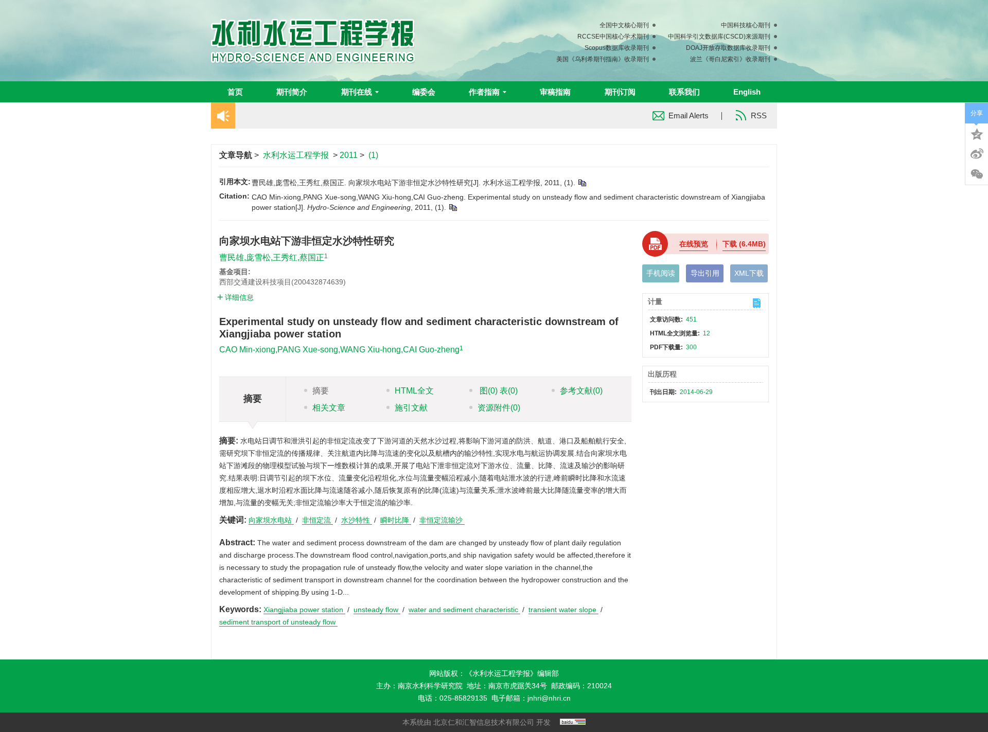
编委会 (423, 91)
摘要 (320, 390)
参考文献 (581, 390)
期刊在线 (356, 91)
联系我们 (684, 91)
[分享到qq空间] (976, 133)
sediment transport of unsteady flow (278, 622)
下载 (744, 244)
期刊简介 (291, 91)
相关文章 (328, 407)
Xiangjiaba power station (304, 609)
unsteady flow (377, 609)
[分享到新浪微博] (976, 154)
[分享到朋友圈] (976, 174)
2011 (349, 155)
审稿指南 (555, 91)
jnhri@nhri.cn (549, 698)
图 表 (498, 390)
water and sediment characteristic (464, 609)
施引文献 (411, 407)
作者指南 (484, 91)
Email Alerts (688, 115)
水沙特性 (356, 520)
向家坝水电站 (271, 520)
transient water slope (563, 609)
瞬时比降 (395, 520)
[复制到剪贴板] (581, 182)
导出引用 (705, 273)
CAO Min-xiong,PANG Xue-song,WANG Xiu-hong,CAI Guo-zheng (339, 349)
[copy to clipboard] (452, 207)
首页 (235, 91)
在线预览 (693, 244)
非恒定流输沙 (442, 520)
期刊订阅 (620, 91)
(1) (373, 155)
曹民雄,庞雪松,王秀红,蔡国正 (271, 257)
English (747, 91)
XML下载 (749, 273)
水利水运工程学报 (296, 155)
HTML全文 (414, 390)
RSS (759, 115)
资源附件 (499, 407)
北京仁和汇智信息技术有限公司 (483, 722)
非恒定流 (317, 520)
